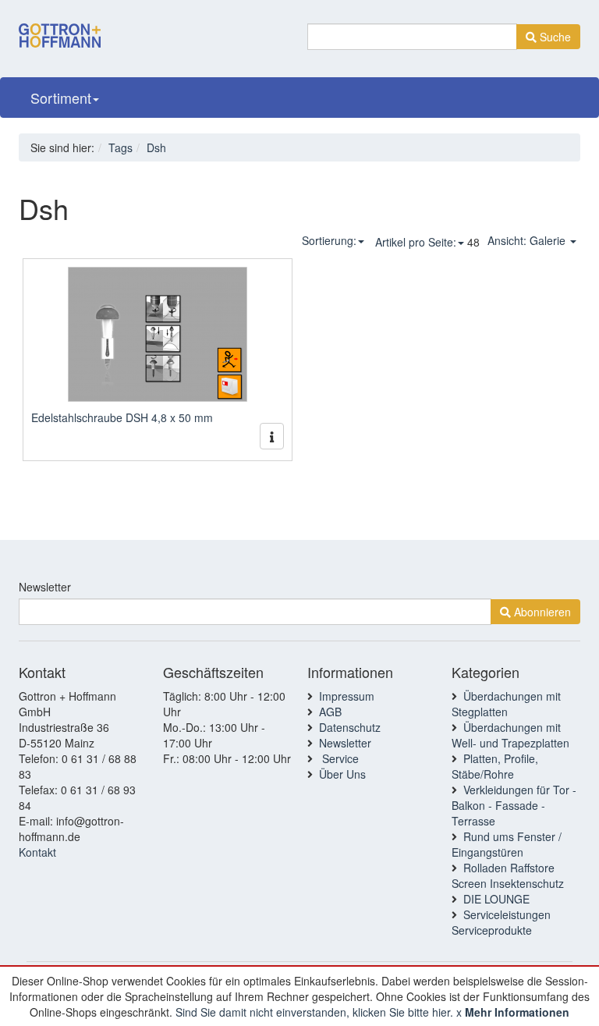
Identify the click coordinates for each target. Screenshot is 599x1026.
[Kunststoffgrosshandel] (60, 26)
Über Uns (342, 774)
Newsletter (45, 587)
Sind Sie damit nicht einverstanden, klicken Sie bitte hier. (314, 1012)
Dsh (156, 147)
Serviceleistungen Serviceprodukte (501, 922)
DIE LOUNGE (496, 899)
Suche (554, 36)
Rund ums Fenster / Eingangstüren (507, 844)
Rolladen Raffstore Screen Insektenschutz (508, 875)
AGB (330, 711)
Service (339, 758)
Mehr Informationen (517, 1012)
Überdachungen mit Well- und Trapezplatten (510, 735)
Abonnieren (541, 612)
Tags (120, 147)
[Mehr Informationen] (272, 436)
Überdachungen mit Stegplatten (506, 703)
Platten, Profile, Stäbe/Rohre (495, 766)
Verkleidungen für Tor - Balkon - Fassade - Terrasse (514, 805)
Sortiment (60, 97)
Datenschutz (350, 727)
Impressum (346, 696)
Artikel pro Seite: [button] (415, 242)
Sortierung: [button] (329, 240)
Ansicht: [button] (526, 240)
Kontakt (37, 852)
